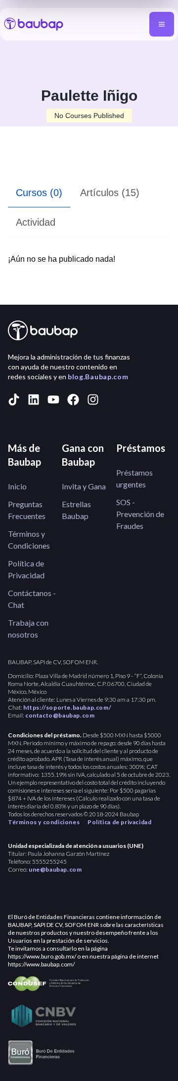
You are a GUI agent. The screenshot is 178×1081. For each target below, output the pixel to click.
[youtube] (53, 399)
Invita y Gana (84, 486)
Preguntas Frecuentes (26, 509)
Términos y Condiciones (29, 539)
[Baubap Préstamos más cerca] (33, 24)
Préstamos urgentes (134, 478)
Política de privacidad (119, 822)
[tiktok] (14, 399)
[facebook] (73, 399)
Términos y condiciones (44, 822)
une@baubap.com (55, 869)
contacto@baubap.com (59, 715)
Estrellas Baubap (76, 509)
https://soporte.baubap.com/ (67, 707)
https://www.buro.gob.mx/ (42, 956)
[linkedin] (34, 399)
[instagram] (93, 399)
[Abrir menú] (161, 24)
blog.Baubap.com (98, 376)
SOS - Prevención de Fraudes (140, 513)
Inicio (17, 486)
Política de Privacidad (26, 569)
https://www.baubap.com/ (41, 964)
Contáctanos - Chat (32, 598)
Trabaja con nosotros (28, 628)
